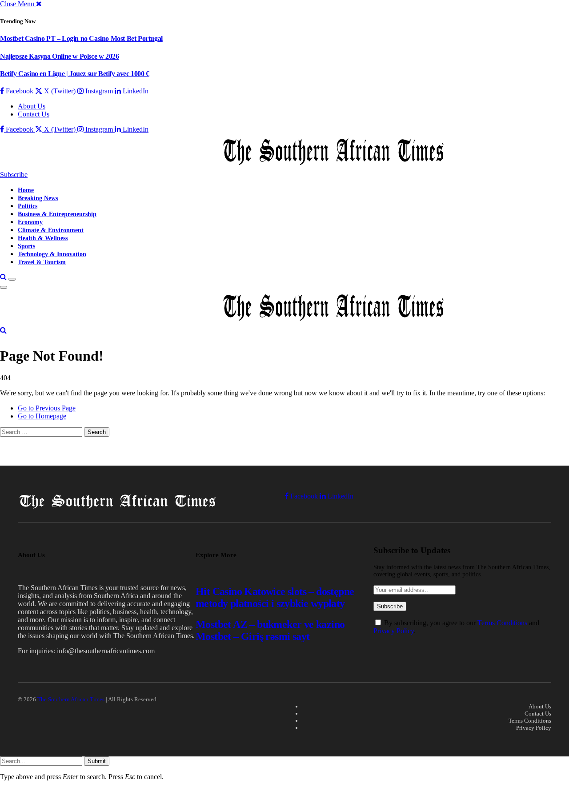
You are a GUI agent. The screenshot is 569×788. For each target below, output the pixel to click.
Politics (27, 205)
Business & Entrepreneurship (57, 213)
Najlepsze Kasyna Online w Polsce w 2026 (59, 56)
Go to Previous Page (47, 408)
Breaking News (38, 197)
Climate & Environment (51, 229)
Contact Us (33, 114)
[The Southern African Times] (222, 166)
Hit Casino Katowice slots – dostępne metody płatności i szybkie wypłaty (275, 597)
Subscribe (14, 174)
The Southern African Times (70, 699)
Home (26, 189)
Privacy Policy (393, 631)
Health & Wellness (43, 237)
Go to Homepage (42, 416)
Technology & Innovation (52, 253)
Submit (97, 761)
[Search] (4, 277)
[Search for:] (42, 431)
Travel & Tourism (42, 261)
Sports (26, 245)
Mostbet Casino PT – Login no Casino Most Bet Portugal (81, 38)
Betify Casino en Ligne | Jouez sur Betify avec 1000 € (74, 73)
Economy (30, 221)
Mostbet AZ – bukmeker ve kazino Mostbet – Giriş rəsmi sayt (270, 630)
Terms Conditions (502, 623)
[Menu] (12, 279)
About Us (31, 106)
